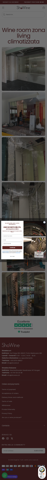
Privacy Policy (18, 252)
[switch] (42, 476)
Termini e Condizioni (5, 251)
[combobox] (12, 243)
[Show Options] (21, 243)
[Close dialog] (44, 222)
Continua (12, 247)
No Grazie (12, 256)
